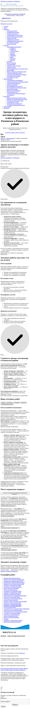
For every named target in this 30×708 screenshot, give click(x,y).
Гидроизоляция (11, 64)
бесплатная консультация (7, 668)
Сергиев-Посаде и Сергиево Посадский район (16, 608)
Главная (6, 26)
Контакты (6, 108)
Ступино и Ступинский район (12, 613)
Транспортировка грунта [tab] (7, 404)
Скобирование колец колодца (15, 41)
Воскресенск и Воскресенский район (14, 584)
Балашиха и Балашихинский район (13, 581)
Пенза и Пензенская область (11, 617)
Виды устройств (11, 63)
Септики (6, 45)
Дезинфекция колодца (13, 32)
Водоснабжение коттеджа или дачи (16, 87)
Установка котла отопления (14, 103)
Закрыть (3, 706)
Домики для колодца (12, 33)
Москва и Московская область (12, 578)
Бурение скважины (12, 84)
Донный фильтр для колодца (15, 35)
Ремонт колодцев (11, 38)
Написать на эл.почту (6, 23)
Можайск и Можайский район (12, 594)
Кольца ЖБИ (10, 70)
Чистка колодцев (11, 44)
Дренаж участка (11, 67)
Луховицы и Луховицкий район (12, 591)
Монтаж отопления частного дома (16, 98)
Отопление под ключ (13, 102)
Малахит (12, 60)
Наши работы (7, 106)
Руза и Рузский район (10, 607)
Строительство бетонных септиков (16, 74)
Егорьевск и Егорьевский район (12, 587)
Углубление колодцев (13, 42)
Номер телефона (6, 701)
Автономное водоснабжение (15, 80)
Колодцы (6, 29)
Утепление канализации (13, 76)
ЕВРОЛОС (13, 55)
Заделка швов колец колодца (15, 36)
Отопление (7, 96)
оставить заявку (8, 670)
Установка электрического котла (16, 105)
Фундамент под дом (12, 77)
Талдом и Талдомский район (12, 614)
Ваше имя (4, 698)
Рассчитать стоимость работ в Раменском (15, 132)
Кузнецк (6, 619)
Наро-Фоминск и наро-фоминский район (15, 595)
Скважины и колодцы (13, 39)
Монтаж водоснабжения (13, 90)
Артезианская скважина (13, 83)
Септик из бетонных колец (14, 73)
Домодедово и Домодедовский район (14, 579)
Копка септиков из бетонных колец (16, 71)
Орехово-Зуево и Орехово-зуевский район (15, 601)
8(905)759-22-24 (6, 18)
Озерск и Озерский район (11, 600)
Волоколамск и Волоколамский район (14, 582)
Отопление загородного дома (15, 100)
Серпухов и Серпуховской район (13, 610)
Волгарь (12, 54)
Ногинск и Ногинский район (12, 597)
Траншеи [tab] (3, 402)
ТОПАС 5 (13, 48)
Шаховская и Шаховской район (12, 622)
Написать (22, 653)
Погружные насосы (12, 92)
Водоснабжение (8, 79)
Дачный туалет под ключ (14, 66)
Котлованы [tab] (9, 402)
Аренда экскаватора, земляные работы (17, 82)
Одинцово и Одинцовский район (13, 598)
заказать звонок (19, 668)
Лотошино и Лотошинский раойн (13, 620)
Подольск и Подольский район (12, 603)
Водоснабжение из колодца (14, 86)
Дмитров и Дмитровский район (12, 585)
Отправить (15, 704)
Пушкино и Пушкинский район (12, 604)
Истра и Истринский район (11, 588)
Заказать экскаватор (6, 157)
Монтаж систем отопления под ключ (17, 99)
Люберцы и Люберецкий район (12, 592)
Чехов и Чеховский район (11, 616)
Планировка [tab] (17, 402)
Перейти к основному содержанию (10, 1)
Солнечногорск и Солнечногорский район (15, 611)
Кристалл (12, 58)
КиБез (12, 57)
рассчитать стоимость (19, 670)
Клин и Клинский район (10, 589)
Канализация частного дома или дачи (17, 68)
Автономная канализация (14, 47)
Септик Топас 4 (14, 51)
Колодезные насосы (12, 89)
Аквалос (12, 52)
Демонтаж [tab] (23, 402)
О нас (5, 28)
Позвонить (16, 157)
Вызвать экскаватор (6, 571)
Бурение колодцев (12, 31)
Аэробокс (9, 61)
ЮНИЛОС (13, 49)
